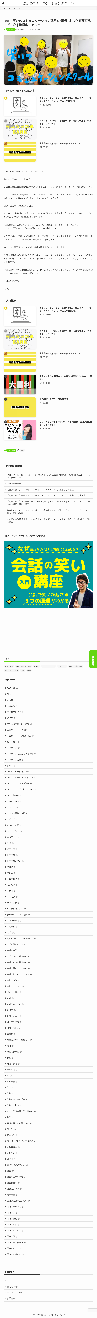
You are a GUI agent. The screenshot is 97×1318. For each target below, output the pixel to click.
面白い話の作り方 (16, 1242)
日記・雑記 (10, 29)
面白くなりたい (15, 1254)
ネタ (10, 842)
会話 (11, 932)
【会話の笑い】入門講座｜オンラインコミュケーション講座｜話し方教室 (40, 489)
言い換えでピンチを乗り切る (21, 1141)
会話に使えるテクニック (19, 974)
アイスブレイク (15, 711)
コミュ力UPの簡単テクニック (22, 789)
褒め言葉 (12, 1134)
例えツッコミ (14, 991)
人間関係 (12, 926)
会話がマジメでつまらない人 (21, 938)
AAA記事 (12, 687)
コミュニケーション (18, 771)
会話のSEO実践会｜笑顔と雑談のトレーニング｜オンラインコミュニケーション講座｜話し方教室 (48, 520)
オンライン (13, 747)
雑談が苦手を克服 (17, 1176)
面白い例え (13, 1218)
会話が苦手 (14, 950)
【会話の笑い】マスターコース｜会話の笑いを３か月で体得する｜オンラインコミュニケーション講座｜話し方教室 (48, 503)
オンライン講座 (15, 759)
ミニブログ (14, 878)
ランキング (13, 902)
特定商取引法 (13, 1286)
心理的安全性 (14, 1051)
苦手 (10, 1117)
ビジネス (12, 854)
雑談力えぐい (14, 1188)
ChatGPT (12, 699)
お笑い (36, 666)
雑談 (10, 1170)
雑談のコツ (13, 1182)
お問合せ (11, 1298)
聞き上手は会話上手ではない (21, 1111)
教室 (10, 1057)
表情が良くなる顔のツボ (19, 1123)
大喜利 (11, 1033)
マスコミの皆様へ (15, 1292)
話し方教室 (13, 1146)
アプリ (11, 717)
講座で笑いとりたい (17, 1164)
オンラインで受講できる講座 (21, 753)
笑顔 (10, 1093)
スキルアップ (14, 801)
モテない (12, 884)
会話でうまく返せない (18, 956)
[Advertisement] (48, 634)
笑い (11, 1087)
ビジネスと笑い (15, 860)
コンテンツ (62, 666)
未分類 (12, 1069)
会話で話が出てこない (18, 968)
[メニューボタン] (94, 3)
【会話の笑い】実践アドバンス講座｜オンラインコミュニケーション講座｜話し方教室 (46, 495)
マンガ (11, 872)
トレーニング (14, 831)
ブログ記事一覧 (14, 483)
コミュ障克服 (14, 795)
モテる (12, 890)
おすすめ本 (9, 666)
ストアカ (12, 807)
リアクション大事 (16, 908)
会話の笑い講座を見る (93, 659)
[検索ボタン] (3, 3)
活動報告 (12, 1081)
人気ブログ (14, 920)
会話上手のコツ (15, 986)
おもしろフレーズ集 (23, 666)
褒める (11, 1129)
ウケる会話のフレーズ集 (19, 723)
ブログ (12, 866)
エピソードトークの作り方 (20, 735)
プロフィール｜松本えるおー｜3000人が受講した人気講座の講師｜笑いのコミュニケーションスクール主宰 (48, 476)
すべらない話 (15, 825)
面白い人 (12, 1212)
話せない (12, 1152)
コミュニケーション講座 (19, 783)
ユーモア (12, 896)
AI (9, 694)
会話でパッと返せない (18, 962)
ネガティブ (13, 837)
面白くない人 (14, 1248)
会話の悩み (14, 980)
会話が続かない (16, 944)
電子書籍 (12, 1194)
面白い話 (12, 1236)
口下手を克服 (14, 1021)
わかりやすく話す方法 (18, 914)
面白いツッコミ (15, 1206)
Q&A (9, 1280)
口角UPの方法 (15, 1027)
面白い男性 (13, 1224)
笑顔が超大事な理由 (18, 1099)
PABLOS (12, 705)
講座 (22, 450)
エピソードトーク (48, 666)
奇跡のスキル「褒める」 (19, 1039)
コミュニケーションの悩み (21, 777)
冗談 (10, 997)
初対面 (11, 1009)
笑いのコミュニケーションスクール (48, 3)
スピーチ (12, 819)
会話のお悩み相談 (75, 666)
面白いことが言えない (18, 1200)
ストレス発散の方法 (17, 813)
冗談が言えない (15, 1003)
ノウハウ (12, 848)
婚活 (10, 1045)
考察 (22, 670)
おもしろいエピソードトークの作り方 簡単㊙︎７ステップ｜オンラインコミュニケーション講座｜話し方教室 (48, 511)
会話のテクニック (11, 670)
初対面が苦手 (14, 1015)
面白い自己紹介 (15, 1230)
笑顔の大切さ (14, 1105)
